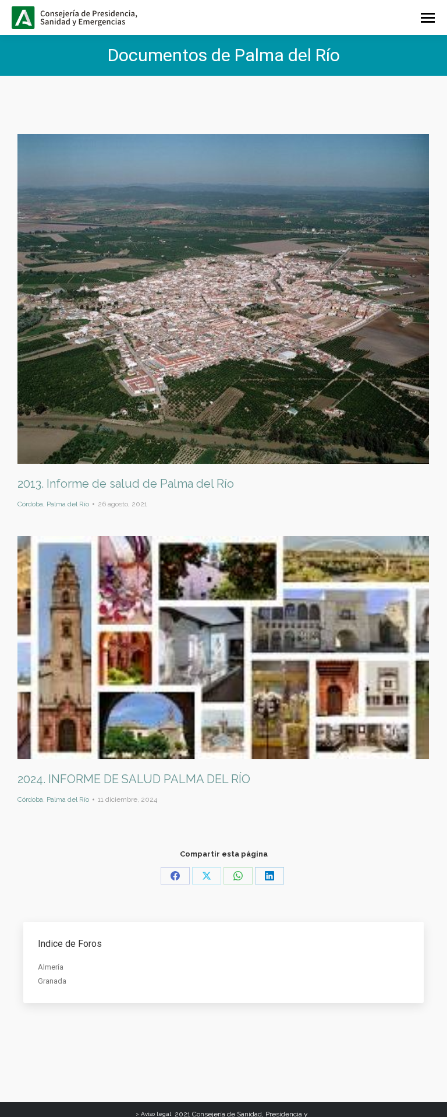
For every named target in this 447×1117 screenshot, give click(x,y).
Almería (50, 967)
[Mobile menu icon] (427, 17)
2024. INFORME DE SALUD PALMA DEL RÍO (133, 779)
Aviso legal (156, 1114)
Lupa (208, 299)
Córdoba (30, 504)
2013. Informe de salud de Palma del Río (125, 484)
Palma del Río (68, 504)
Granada (52, 981)
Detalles (239, 299)
